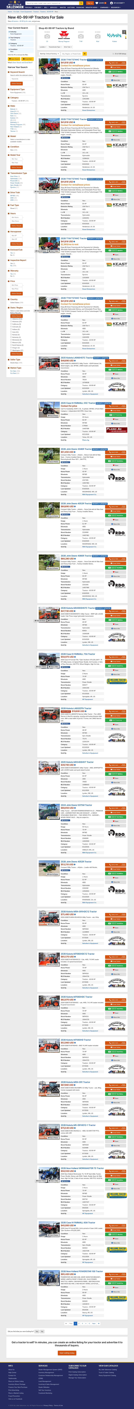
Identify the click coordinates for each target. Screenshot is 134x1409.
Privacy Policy (48, 1405)
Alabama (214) (17, 319)
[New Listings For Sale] (9, 32)
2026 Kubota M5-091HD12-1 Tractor (78, 1125)
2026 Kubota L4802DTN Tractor (76, 708)
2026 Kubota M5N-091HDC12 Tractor (79, 911)
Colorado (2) (16, 327)
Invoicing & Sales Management (49, 1384)
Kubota (14, 118)
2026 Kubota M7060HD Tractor (76, 1040)
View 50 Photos (53, 72)
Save (116, 76)
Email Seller (116, 67)
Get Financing (117, 415)
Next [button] (124, 32)
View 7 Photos (42, 666)
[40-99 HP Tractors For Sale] (9, 49)
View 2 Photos (54, 924)
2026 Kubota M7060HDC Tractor (76, 997)
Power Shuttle (16, 183)
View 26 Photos (41, 620)
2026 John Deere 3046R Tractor (76, 449)
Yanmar (14, 131)
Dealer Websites (44, 1387)
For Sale (15, 371)
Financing (80, 7)
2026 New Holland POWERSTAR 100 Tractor (82, 1271)
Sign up (90, 3)
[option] (47, 36)
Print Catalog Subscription (77, 1372)
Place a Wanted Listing (15, 1393)
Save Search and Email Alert (22, 62)
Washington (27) (17, 350)
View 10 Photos (53, 368)
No (13, 265)
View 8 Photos (54, 415)
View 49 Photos (41, 251)
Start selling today (67, 1353)
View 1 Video (54, 251)
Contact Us (12, 1375)
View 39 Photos (53, 874)
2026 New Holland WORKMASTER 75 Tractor (82, 1168)
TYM (13, 129)
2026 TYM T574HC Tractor (74, 59)
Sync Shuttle (16, 185)
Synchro (14, 187)
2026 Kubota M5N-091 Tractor (75, 1082)
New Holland (16, 127)
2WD (13, 198)
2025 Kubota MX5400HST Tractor (77, 762)
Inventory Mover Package (16, 1384)
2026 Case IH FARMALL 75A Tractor (78, 654)
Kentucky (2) (16, 337)
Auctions (71, 7)
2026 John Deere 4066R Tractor (76, 555)
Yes (12, 253)
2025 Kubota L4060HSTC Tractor (77, 357)
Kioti (13, 116)
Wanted (63, 7)
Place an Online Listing (16, 1381)
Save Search (15, 59)
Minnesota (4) (17, 340)
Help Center (12, 1372)
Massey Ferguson (17, 124)
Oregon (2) (16, 348)
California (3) (16, 324)
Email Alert (28, 59)
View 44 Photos (41, 310)
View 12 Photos (53, 721)
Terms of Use (58, 1405)
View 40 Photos (41, 191)
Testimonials (12, 1378)
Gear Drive (15, 176)
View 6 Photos (54, 1050)
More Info (116, 80)
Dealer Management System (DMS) (50, 1369)
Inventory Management (46, 1372)
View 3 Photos (54, 1138)
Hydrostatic (16, 178)
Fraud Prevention (14, 1396)
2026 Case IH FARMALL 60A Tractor (78, 1222)
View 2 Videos (54, 132)
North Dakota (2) (17, 345)
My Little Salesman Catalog (108, 1369)
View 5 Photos (54, 1235)
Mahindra (14, 122)
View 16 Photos (53, 516)
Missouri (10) (16, 342)
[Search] (81, 3)
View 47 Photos (41, 132)
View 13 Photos (53, 1095)
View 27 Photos (53, 461)
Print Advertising (13, 1390)
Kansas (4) (16, 334)
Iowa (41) (15, 332)
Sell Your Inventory (45, 1390)
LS (13, 120)
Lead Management (45, 1381)
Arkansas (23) (17, 321)
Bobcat (13, 109)
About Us (11, 1369)
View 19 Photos (53, 568)
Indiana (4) (16, 329)
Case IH (14, 111)
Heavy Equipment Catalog (107, 1375)
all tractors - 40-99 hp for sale (21, 21)
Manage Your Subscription (77, 1378)
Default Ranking (48, 54)
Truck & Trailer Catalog (106, 1372)
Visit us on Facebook (15, 1399)
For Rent (14, 373)
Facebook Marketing (45, 1393)
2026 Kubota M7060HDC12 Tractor (78, 954)
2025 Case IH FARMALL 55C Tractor (78, 403)
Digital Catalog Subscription (78, 1375)
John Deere (15, 113)
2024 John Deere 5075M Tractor (76, 805)
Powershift (15, 181)
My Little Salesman (15, 4)
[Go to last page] (99, 1324)
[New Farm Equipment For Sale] (9, 37)
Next (93, 1323)
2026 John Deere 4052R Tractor (76, 503)
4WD (14, 200)
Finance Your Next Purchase (17, 1387)
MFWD (14, 195)
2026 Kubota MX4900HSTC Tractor (78, 608)
